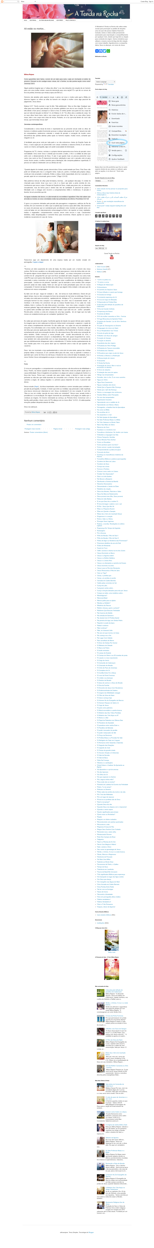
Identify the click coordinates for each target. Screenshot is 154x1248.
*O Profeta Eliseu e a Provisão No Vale (109, 738)
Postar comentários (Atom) (39, 432)
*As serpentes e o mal (104, 415)
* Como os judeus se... (104, 279)
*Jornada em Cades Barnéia (106, 580)
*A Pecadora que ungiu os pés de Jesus (110, 353)
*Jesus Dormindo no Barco (106, 553)
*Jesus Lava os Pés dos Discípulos (108, 568)
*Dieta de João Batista (104, 499)
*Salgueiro (100, 839)
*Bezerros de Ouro (103, 427)
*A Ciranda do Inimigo (104, 294)
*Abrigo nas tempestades (105, 375)
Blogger (91, 1232)
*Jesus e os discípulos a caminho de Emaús (111, 563)
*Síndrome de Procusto (104, 857)
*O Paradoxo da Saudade (105, 723)
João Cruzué (101, 266)
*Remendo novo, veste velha (106, 832)
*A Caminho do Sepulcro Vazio (107, 289)
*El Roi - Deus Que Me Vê (105, 506)
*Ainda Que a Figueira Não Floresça (109, 387)
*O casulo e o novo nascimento (107, 658)
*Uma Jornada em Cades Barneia (108, 884)
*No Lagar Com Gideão (104, 638)
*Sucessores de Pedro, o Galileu (107, 864)
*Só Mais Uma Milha (103, 859)
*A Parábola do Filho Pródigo (106, 345)
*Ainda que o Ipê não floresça (106, 390)
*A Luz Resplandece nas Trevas (107, 330)
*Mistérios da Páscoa (104, 605)
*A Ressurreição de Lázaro (106, 358)
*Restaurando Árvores (104, 834)
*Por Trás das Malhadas (105, 794)
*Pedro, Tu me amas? (104, 787)
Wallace (99, 272)
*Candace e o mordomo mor (106, 430)
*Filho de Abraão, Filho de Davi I (107, 535)
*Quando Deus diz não (104, 804)
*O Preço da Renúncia (104, 735)
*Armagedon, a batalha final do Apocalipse (111, 407)
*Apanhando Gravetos (104, 400)
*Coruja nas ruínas (103, 466)
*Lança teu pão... (102, 585)
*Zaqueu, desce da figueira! (106, 907)
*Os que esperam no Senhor (106, 777)
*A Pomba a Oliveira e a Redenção (108, 355)
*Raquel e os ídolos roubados (106, 819)
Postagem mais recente (32, 429)
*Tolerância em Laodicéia (105, 869)
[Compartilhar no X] (52, 412)
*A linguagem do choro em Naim (107, 328)
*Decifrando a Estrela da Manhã (107, 481)
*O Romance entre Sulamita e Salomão (110, 743)
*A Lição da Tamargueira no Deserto (109, 325)
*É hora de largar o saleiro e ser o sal (109, 504)
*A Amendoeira (102, 287)
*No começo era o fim (104, 635)
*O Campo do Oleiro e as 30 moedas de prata (112, 655)
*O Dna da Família (103, 685)
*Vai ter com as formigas (105, 889)
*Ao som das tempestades (105, 397)
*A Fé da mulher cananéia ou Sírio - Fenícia (111, 316)
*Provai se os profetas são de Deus (108, 799)
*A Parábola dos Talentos (105, 350)
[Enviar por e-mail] (48, 412)
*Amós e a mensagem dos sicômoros (109, 392)
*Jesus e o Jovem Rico (104, 560)
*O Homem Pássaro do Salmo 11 (108, 703)
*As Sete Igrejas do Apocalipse (107, 417)
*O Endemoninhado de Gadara (107, 690)
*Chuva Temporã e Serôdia (106, 437)
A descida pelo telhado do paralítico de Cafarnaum (114, 991)
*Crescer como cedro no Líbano (107, 471)
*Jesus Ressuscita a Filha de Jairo (108, 570)
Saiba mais (111, 952)
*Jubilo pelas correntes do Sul (107, 583)
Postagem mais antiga (82, 429)
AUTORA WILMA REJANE (46, 20)
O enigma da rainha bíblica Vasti (116, 1125)
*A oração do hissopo (104, 338)
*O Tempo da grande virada (106, 750)
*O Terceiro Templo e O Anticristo (108, 753)
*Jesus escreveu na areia (105, 565)
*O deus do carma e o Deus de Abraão (110, 683)
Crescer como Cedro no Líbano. (116, 1112)
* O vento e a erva (103, 282)
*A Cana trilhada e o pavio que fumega (109, 292)
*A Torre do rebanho (103, 370)
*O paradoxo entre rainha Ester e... (108, 725)
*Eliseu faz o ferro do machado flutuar (109, 514)
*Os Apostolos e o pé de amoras (107, 769)
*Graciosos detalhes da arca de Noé (109, 543)
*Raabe (99, 817)
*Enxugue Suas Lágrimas (105, 521)
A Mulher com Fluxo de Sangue (116, 1029)
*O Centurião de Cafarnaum (106, 663)
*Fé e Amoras (101, 533)
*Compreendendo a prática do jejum (109, 450)
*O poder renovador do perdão (107, 730)
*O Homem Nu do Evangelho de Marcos (110, 700)
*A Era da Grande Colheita (105, 309)
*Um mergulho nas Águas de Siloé (108, 882)
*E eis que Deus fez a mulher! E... (108, 501)
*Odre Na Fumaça (103, 760)
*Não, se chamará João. (105, 630)
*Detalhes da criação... (104, 489)
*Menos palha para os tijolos (106, 600)
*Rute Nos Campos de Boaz (106, 837)
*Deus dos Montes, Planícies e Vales (109, 491)
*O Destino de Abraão (104, 680)
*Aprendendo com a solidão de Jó (108, 402)
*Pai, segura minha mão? (105, 779)
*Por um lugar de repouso (105, 797)
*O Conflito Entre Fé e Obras (106, 673)
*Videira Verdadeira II (104, 902)
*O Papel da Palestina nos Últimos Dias (110, 720)
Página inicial (57, 429)
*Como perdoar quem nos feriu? (107, 445)
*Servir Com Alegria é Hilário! (106, 844)
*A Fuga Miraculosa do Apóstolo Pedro (109, 319)
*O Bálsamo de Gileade (104, 645)
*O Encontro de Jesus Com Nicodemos (110, 688)
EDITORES (60, 20)
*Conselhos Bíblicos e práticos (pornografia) (111, 459)
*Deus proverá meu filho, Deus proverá (110, 496)
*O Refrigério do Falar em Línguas (108, 740)
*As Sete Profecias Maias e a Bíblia (108, 420)
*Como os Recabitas (103, 442)
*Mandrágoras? (102, 595)
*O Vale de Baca (102, 758)
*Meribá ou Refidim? (103, 603)
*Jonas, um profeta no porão (106, 578)
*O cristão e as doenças (105, 678)
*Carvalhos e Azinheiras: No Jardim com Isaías (112, 432)
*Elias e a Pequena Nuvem (106, 509)
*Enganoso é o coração (104, 516)
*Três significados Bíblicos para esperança (111, 874)
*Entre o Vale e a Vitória (105, 519)
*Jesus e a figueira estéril (105, 555)
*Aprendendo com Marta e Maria (108, 405)
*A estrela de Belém (103, 314)
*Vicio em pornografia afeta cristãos (108, 897)
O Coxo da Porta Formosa (114, 1016)
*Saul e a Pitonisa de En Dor (106, 842)
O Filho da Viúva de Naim (114, 1040)
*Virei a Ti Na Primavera (105, 904)
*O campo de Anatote (104, 653)
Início (25, 20)
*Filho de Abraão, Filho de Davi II (108, 538)
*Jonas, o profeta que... (104, 575)
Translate (111, 84)
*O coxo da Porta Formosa (106, 675)
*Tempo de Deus (102, 867)
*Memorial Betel (102, 598)
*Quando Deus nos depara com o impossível (112, 807)
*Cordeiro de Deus (103, 464)
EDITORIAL (33, 20)
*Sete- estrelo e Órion (104, 847)
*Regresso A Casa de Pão (105, 827)
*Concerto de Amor (103, 452)
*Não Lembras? (102, 628)
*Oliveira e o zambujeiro (105, 763)
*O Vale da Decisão (103, 755)
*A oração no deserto (104, 340)
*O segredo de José (103, 748)
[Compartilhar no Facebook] (54, 412)
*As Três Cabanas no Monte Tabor (108, 422)
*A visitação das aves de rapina (107, 372)
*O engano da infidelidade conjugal (108, 693)
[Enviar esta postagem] (44, 412)
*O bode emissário (103, 650)
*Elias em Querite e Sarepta (106, 511)
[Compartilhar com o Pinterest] (56, 412)
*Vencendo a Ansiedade (105, 894)
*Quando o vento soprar (105, 809)
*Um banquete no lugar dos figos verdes (110, 877)
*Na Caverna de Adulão (104, 613)
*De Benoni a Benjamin (104, 479)
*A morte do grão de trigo (105, 333)
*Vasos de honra (102, 892)
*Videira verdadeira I (103, 899)
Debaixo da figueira (112, 1137)
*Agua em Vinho (102, 380)
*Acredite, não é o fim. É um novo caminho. (111, 377)
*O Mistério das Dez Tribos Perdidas (109, 713)
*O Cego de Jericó (103, 660)
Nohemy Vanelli (102, 269)
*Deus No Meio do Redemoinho (107, 494)
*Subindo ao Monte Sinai (105, 862)
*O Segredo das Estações (105, 745)
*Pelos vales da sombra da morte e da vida (111, 792)
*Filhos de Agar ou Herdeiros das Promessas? (112, 540)
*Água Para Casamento (105, 382)
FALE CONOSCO (71, 20)
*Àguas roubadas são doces (106, 385)
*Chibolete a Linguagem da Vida (107, 435)
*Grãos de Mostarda (103, 545)
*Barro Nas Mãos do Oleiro (106, 425)
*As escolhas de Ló (103, 412)
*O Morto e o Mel (102, 718)
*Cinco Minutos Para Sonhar (106, 440)
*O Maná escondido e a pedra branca (109, 710)
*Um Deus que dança (104, 879)
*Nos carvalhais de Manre (105, 640)
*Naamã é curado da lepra (105, 623)
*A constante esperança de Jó (107, 297)
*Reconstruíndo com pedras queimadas (110, 822)
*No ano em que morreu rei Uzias (108, 633)
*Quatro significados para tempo (107, 812)
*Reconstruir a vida (103, 824)
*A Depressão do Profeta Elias (107, 302)
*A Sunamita (101, 360)
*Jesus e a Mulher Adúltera (106, 558)
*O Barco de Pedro (103, 648)
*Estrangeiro (101, 530)
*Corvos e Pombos (103, 469)
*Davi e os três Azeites (104, 476)
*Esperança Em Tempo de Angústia (108, 528)
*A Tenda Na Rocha (103, 363)
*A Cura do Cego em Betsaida (107, 300)
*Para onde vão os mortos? (106, 782)
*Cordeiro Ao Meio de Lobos (106, 461)
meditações (101, 923)
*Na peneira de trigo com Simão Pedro (109, 620)
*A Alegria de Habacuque (105, 285)
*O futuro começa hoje (104, 698)
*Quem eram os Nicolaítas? (106, 814)
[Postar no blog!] (50, 412)
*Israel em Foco (102, 548)
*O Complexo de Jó (103, 670)
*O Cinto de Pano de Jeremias (107, 668)
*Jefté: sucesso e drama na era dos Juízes (111, 550)
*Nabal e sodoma (102, 625)
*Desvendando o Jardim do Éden (108, 486)
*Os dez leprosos (102, 772)
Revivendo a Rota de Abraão (115, 1163)
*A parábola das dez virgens (106, 343)
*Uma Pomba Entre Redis (105, 887)
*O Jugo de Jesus (103, 705)
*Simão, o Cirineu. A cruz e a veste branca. (111, 852)
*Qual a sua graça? (103, 802)
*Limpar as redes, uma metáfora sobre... (110, 593)
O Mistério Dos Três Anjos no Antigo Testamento (115, 1188)
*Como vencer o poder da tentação (108, 447)
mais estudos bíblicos (104, 915)
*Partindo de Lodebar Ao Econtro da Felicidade (112, 784)
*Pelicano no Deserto (104, 789)
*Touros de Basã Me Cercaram (107, 872)
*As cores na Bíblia (103, 410)
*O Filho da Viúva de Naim (105, 695)
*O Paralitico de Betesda (105, 728)
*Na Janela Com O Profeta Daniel (108, 618)
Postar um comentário (34, 424)
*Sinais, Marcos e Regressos (106, 854)
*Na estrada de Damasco (105, 615)
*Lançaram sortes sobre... (105, 588)
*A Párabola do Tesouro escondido (108, 348)
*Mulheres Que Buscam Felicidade (108, 610)
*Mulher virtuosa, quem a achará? (108, 608)
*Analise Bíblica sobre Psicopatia (107, 395)
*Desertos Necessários (104, 484)
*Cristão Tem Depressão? (105, 474)
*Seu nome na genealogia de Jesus (108, 849)
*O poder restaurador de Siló (106, 733)
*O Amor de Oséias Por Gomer (107, 643)
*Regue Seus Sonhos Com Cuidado (109, 829)
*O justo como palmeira (104, 708)
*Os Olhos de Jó (102, 774)
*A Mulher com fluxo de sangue (107, 335)
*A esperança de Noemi (105, 311)
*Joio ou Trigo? (102, 573)
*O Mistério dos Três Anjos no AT (108, 715)
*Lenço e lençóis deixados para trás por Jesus (112, 590)
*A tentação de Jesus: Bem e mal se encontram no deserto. (109, 366)
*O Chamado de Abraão (105, 665)
